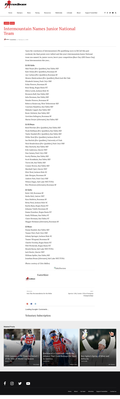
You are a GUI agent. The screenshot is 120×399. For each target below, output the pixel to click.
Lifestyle (69, 13)
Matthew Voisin (73, 364)
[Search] (115, 12)
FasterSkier (13, 39)
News (29, 13)
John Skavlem (111, 364)
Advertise (91, 391)
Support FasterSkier (91, 13)
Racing (37, 13)
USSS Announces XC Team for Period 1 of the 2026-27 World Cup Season (21, 357)
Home (10, 13)
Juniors (6, 23)
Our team (82, 391)
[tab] (27, 304)
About (79, 13)
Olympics (19, 13)
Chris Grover (36, 364)
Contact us (113, 391)
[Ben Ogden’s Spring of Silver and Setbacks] (97, 347)
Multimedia (59, 13)
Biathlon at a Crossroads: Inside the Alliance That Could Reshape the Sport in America (60, 356)
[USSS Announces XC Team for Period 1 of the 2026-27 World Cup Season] (21, 347)
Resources (47, 13)
